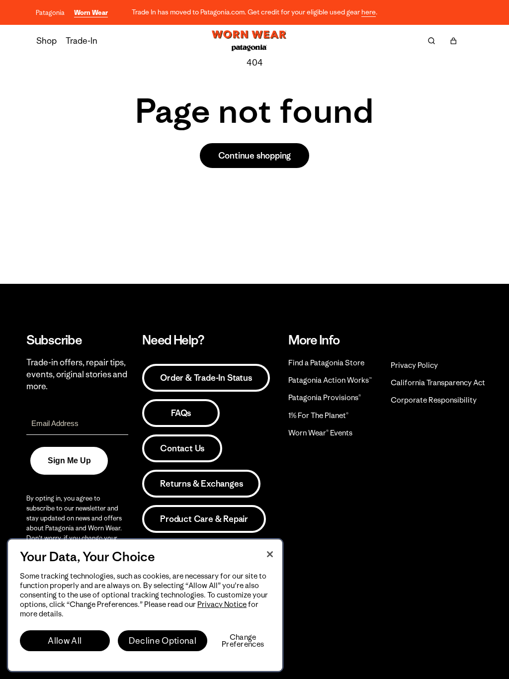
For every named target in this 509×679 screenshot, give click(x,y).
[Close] (270, 554)
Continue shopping (254, 155)
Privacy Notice (222, 604)
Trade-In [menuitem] (81, 40)
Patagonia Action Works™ (330, 380)
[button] (453, 41)
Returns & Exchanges (201, 483)
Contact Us (182, 448)
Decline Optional (162, 640)
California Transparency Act (438, 382)
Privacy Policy (414, 365)
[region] (145, 605)
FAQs (181, 413)
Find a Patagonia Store (326, 362)
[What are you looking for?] (431, 41)
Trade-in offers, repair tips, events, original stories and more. (76, 374)
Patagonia (50, 12)
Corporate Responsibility (434, 400)
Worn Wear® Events (320, 432)
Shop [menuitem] (46, 40)
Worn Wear (91, 12)
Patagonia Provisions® (324, 397)
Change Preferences (243, 641)
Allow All (65, 640)
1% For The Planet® (318, 415)
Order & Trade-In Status (206, 377)
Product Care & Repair (204, 518)
